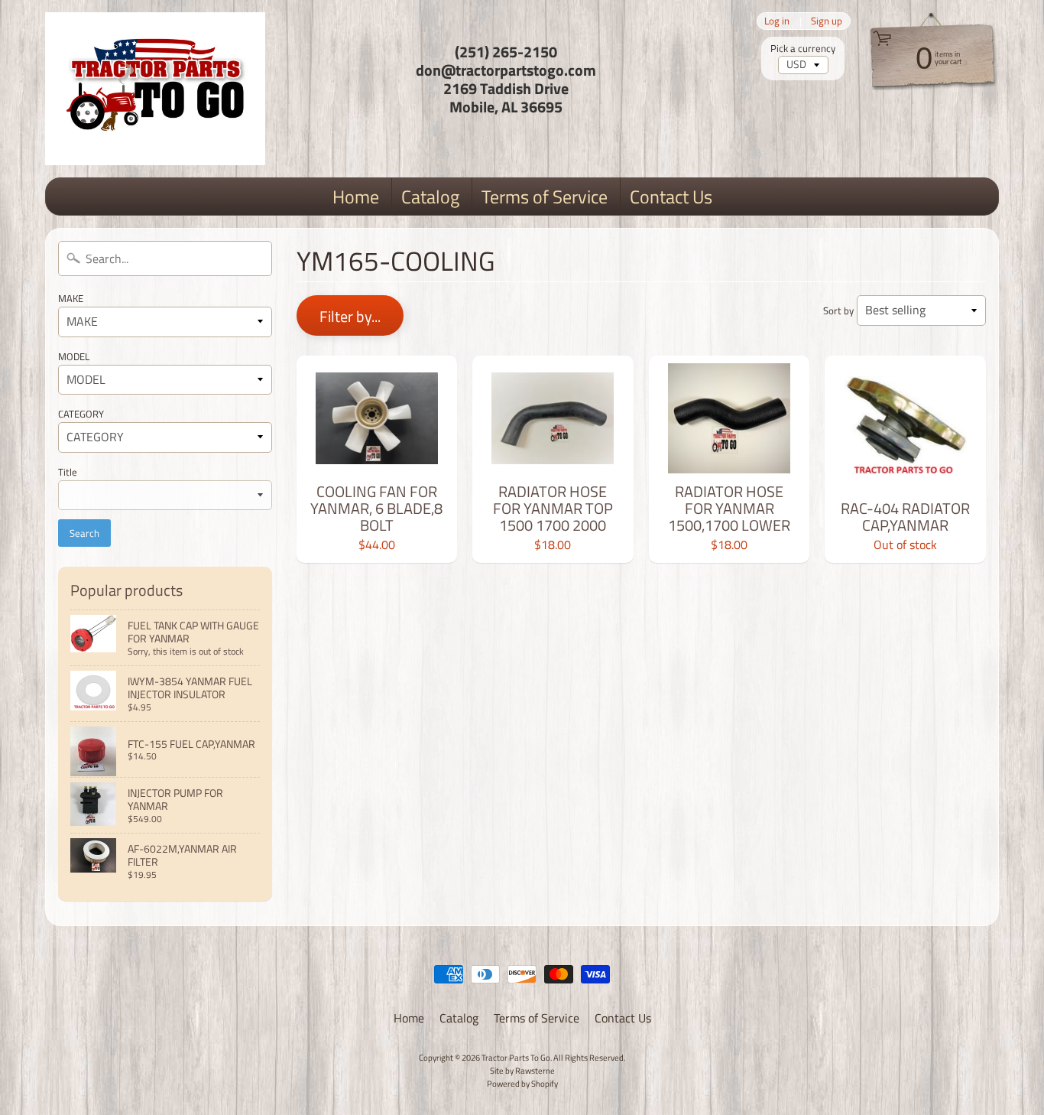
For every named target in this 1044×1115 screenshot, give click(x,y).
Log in (776, 21)
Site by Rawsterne (522, 1070)
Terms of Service (544, 196)
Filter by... (350, 316)
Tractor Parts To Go (515, 1057)
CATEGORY (81, 413)
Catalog (430, 196)
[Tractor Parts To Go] (155, 88)
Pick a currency (802, 48)
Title (67, 471)
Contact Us (671, 196)
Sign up (826, 21)
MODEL (73, 356)
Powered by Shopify (522, 1083)
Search (84, 533)
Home (355, 196)
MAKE (70, 298)
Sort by (838, 310)
